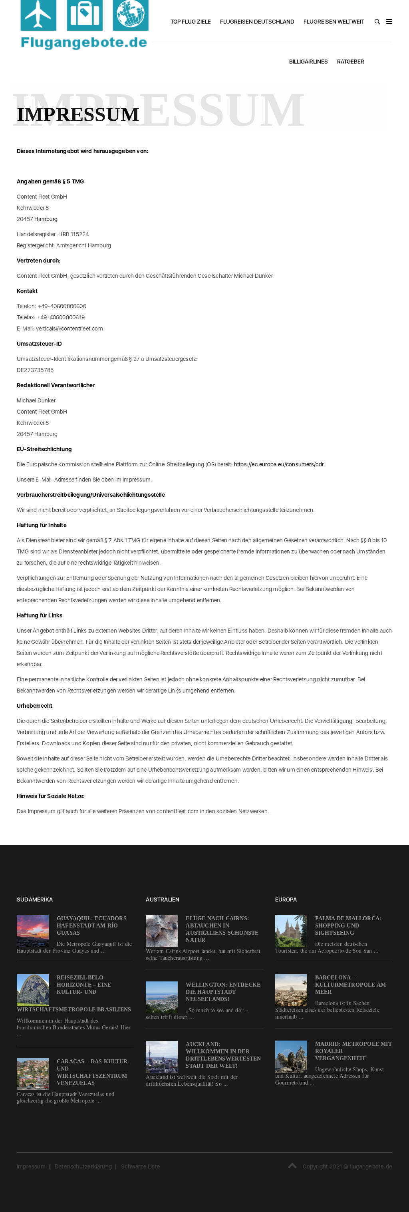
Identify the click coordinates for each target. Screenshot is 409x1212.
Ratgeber (350, 61)
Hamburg (46, 219)
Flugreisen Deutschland (257, 21)
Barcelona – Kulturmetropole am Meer (350, 985)
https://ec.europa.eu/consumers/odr (279, 464)
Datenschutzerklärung (83, 1166)
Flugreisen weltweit (334, 21)
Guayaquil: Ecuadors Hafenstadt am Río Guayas (92, 925)
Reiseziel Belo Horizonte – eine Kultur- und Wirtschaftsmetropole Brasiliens (74, 994)
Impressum (31, 1166)
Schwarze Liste (140, 1166)
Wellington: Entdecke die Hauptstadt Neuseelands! (223, 992)
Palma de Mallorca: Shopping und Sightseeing (348, 925)
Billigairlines (308, 61)
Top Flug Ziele (191, 21)
